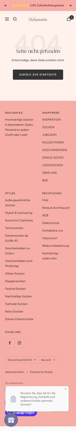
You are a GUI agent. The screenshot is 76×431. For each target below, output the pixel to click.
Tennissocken (14, 228)
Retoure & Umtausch (56, 208)
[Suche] (15, 19)
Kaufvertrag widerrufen (50, 256)
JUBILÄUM (49, 135)
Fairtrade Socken (16, 304)
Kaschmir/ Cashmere (19, 220)
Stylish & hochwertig (18, 213)
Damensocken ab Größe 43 (16, 238)
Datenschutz (50, 223)
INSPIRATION (51, 119)
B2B (45, 180)
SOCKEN (48, 127)
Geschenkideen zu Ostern (17, 250)
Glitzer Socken (15, 273)
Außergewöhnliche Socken (17, 202)
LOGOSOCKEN (52, 165)
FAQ (45, 200)
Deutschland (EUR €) (20, 359)
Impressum (49, 238)
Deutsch (46, 359)
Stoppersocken (15, 281)
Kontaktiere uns (52, 230)
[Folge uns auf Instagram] (19, 343)
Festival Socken (15, 289)
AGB (45, 215)
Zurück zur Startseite (38, 74)
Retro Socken (14, 311)
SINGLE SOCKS (53, 157)
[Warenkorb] (69, 19)
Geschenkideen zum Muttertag (19, 263)
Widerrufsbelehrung (55, 246)
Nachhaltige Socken (18, 296)
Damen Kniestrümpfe (19, 319)
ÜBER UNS (49, 173)
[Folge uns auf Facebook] (10, 343)
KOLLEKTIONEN (53, 142)
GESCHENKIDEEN (54, 150)
